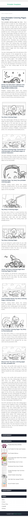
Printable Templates (14, 4)
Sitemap (3, 508)
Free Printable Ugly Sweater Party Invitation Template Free (17, 458)
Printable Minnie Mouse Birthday (15, 444)
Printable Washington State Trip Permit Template (16, 471)
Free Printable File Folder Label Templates (17, 449)
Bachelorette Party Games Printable (15, 466)
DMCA (3, 499)
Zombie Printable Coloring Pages (15, 474)
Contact (3, 502)
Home (2, 13)
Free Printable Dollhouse (13, 453)
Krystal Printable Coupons (13, 483)
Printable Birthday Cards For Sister (15, 461)
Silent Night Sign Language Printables (16, 479)
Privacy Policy (5, 504)
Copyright (4, 506)
